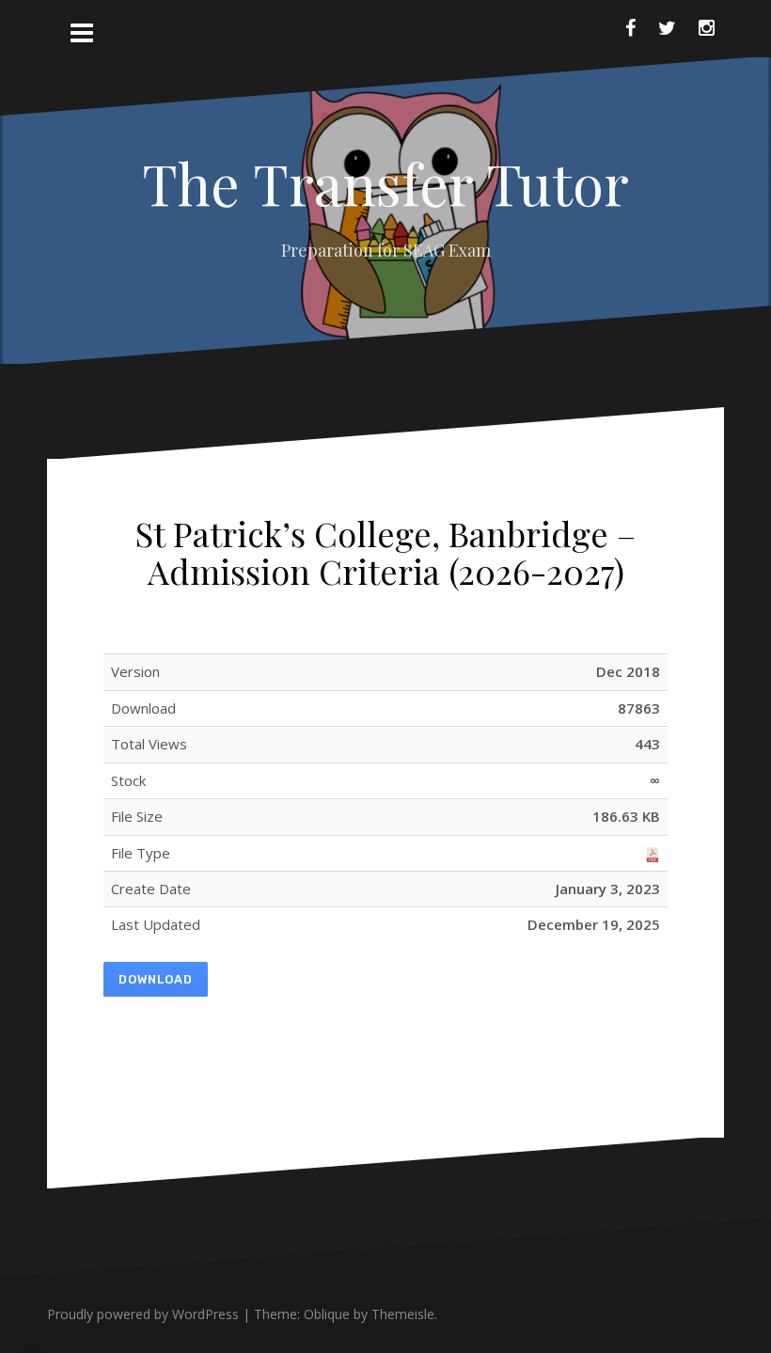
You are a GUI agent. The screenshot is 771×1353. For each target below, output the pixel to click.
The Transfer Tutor (385, 182)
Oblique (327, 1314)
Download (155, 979)
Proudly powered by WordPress (143, 1314)
